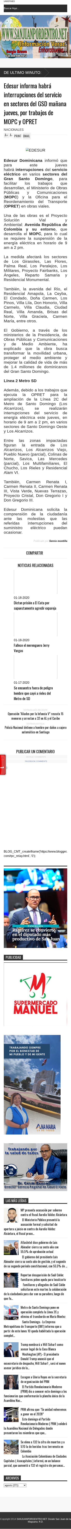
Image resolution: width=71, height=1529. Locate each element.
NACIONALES (14, 129)
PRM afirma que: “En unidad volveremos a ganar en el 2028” (43, 1411)
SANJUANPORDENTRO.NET (32, 1519)
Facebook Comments (36, 761)
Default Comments (36, 757)
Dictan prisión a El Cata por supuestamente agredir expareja (35, 605)
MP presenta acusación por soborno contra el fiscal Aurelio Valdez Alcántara (44, 1212)
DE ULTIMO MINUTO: (22, 72)
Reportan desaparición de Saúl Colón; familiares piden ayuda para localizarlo (43, 1277)
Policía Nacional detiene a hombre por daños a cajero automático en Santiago (35, 729)
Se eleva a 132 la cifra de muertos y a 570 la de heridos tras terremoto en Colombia (43, 1446)
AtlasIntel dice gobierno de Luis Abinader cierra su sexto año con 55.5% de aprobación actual (40, 1247)
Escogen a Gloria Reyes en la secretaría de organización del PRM (43, 1379)
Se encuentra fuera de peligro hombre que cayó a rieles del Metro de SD (33, 693)
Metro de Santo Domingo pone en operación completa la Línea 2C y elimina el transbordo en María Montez (43, 1312)
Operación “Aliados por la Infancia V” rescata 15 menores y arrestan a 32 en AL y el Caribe (35, 716)
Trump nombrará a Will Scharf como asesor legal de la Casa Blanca (42, 1346)
